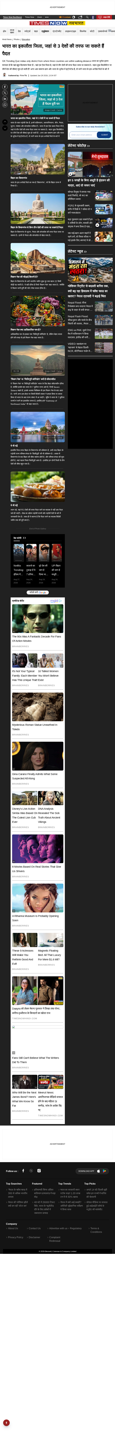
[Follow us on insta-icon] (39, 1171)
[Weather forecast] (81, 17)
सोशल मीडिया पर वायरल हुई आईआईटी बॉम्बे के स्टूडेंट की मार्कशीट (97, 1206)
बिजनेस (83, 31)
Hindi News (7, 39)
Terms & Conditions (96, 1230)
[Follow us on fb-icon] (23, 1171)
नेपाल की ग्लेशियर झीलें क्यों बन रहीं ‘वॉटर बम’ (18, 1204)
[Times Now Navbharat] (58, 23)
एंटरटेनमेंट (57, 31)
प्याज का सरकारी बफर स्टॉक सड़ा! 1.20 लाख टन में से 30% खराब (70, 1193)
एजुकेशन (45, 31)
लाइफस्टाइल (70, 31)
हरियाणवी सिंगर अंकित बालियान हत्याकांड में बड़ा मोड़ (45, 1193)
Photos (17, 39)
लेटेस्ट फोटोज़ (77, 146)
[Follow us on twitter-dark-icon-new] (31, 1171)
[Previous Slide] (5, 122)
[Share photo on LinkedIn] (4, 98)
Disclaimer (34, 1237)
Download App (86, 1171)
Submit (104, 135)
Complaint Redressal (54, 1239)
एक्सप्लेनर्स (102, 31)
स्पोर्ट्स (27, 31)
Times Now (29, 17)
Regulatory (76, 1228)
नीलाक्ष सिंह (23, 76)
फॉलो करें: (34, 592)
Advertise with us (58, 1228)
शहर (36, 31)
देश (19, 31)
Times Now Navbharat (12, 17)
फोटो (92, 31)
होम (4, 31)
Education (26, 39)
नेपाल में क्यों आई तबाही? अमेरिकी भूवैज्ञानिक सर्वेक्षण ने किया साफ (71, 1206)
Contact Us (35, 1228)
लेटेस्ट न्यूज (75, 251)
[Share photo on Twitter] (4, 92)
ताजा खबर (12, 31)
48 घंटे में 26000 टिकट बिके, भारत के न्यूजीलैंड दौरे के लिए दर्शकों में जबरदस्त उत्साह (44, 1207)
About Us (13, 1228)
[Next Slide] (5, 128)
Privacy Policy (15, 1237)
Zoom (39, 17)
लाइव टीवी (106, 17)
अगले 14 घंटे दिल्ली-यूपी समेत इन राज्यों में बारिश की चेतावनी (96, 1193)
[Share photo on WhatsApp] (4, 104)
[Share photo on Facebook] (4, 86)
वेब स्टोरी (17, 538)
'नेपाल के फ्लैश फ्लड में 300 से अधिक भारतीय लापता (17, 1193)
